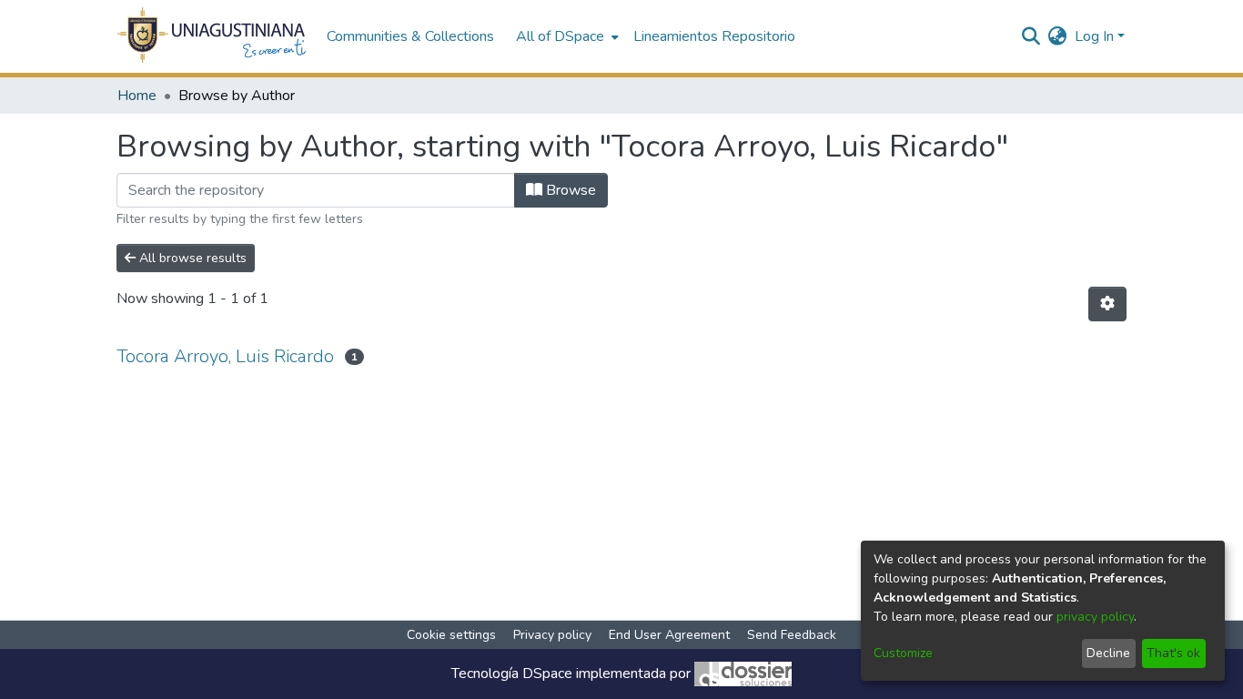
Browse (569, 190)
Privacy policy (552, 634)
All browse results (191, 258)
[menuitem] (565, 36)
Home (137, 96)
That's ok (1173, 653)
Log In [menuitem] (1094, 36)
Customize (903, 653)
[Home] (212, 36)
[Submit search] (1031, 36)
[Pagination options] (1107, 304)
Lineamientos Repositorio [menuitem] (714, 36)
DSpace (547, 674)
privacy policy (1095, 616)
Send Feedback (791, 634)
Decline (1108, 653)
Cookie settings (451, 634)
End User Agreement (669, 634)
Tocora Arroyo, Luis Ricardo (225, 356)
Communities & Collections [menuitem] (410, 36)
